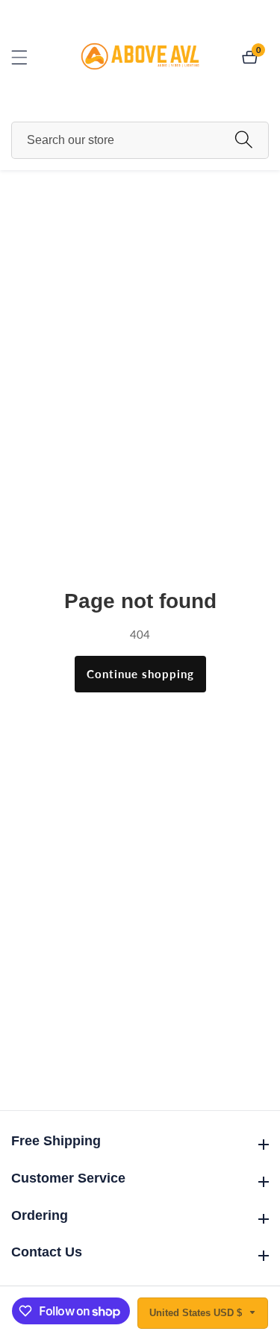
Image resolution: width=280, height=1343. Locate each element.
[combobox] (140, 140)
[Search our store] (244, 140)
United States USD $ (197, 1312)
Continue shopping (140, 673)
